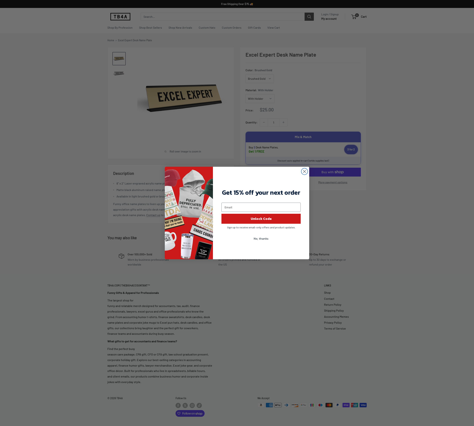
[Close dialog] (304, 171)
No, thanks (261, 238)
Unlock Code (261, 218)
